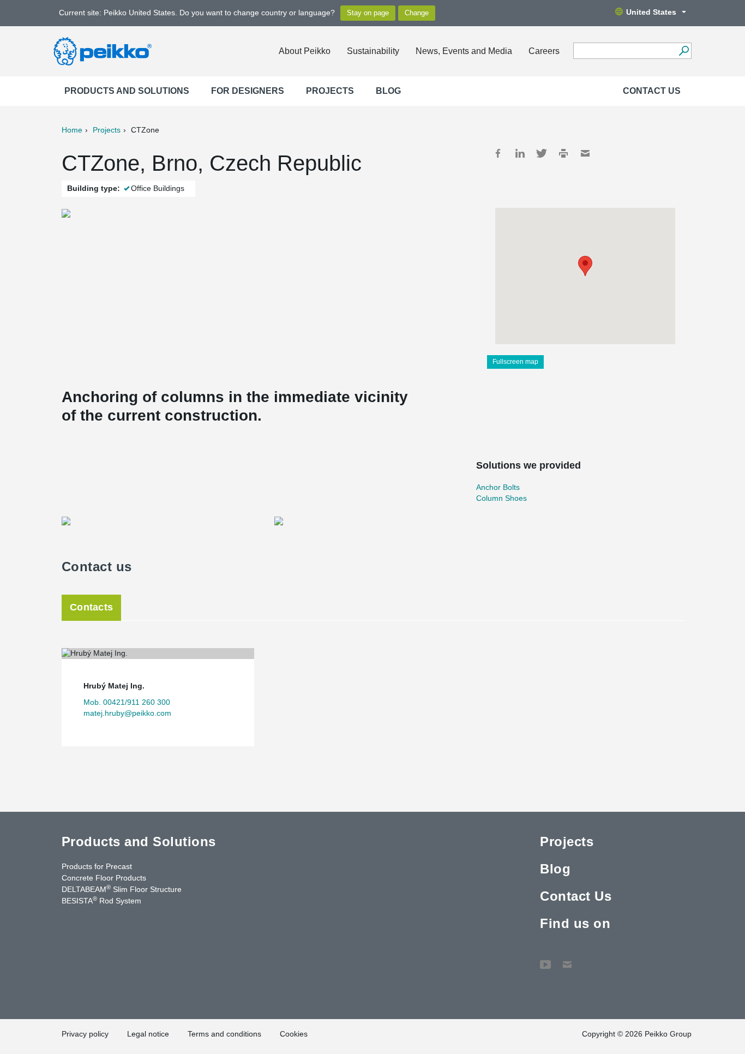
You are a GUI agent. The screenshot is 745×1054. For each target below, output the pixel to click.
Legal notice (148, 1033)
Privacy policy (85, 1033)
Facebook (497, 153)
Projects (330, 90)
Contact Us (652, 90)
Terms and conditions (224, 1033)
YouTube (545, 959)
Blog (388, 90)
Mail (585, 153)
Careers (544, 51)
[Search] (683, 50)
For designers (247, 90)
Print (563, 153)
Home (72, 129)
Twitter (541, 153)
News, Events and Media (464, 51)
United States (651, 12)
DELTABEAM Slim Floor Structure (122, 889)
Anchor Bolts (498, 487)
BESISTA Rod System (101, 900)
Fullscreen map (515, 362)
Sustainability (373, 51)
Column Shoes (501, 498)
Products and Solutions (126, 90)
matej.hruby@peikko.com (127, 713)
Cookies (294, 1033)
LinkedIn (519, 153)
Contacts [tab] (91, 607)
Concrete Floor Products (104, 877)
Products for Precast (97, 866)
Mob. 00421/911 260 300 (126, 702)
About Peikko (305, 51)
